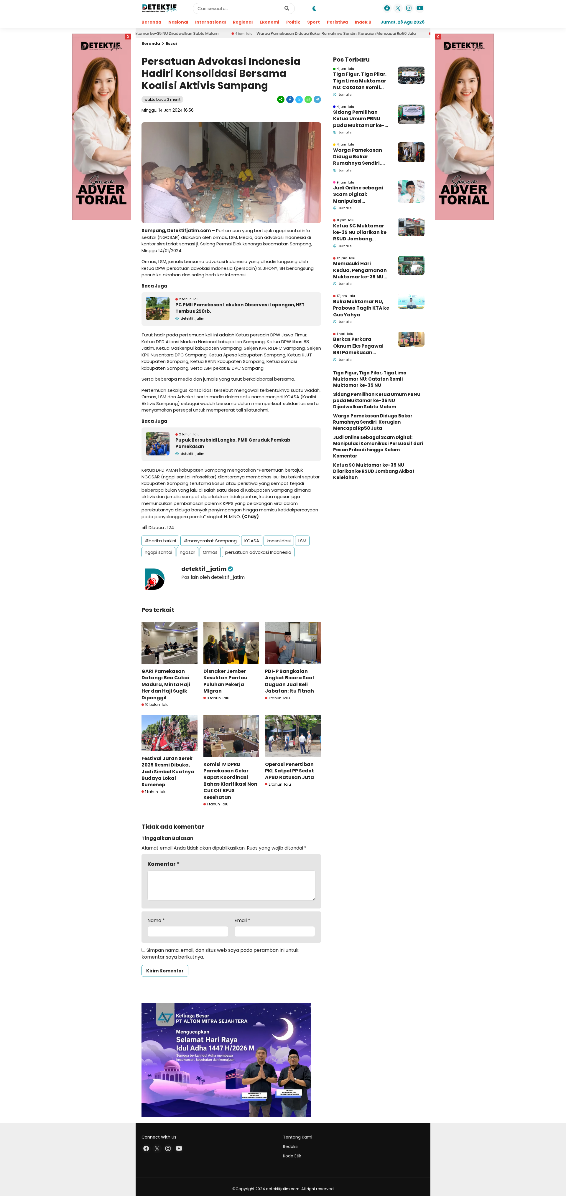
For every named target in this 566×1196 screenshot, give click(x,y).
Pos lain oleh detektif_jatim (213, 577)
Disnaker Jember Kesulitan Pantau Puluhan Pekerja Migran (225, 681)
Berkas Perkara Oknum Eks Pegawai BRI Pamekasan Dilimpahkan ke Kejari (360, 346)
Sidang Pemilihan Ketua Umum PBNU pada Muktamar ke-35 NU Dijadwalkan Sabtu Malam (358, 119)
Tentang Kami (297, 1137)
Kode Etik (292, 1156)
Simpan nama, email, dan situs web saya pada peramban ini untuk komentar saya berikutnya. (220, 953)
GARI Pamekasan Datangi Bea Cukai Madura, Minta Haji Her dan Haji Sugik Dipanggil (166, 684)
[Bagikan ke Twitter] (299, 99)
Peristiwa (337, 22)
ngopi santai (158, 552)
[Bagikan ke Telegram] (317, 99)
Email (242, 920)
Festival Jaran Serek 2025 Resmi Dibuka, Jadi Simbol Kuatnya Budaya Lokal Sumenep (168, 771)
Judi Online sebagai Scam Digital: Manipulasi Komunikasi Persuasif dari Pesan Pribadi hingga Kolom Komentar (360, 194)
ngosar (187, 552)
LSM (302, 541)
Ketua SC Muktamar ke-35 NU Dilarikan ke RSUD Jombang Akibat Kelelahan (359, 232)
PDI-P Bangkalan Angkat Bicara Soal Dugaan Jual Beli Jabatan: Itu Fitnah (289, 681)
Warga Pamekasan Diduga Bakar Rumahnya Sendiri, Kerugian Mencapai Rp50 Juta (290, 33)
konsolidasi (279, 541)
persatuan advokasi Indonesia (258, 552)
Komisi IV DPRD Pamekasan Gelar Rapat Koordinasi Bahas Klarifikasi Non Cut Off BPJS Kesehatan (230, 781)
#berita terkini (160, 541)
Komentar (163, 864)
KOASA (251, 541)
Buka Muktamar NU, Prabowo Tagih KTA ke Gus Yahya (361, 308)
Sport (313, 22)
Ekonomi (269, 22)
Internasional (210, 22)
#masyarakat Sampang (210, 541)
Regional (243, 22)
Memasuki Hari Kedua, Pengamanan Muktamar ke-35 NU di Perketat (360, 270)
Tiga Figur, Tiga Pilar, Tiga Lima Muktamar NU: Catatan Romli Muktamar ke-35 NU (360, 81)
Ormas (210, 552)
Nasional (178, 22)
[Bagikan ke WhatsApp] (308, 99)
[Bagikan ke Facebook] (289, 99)
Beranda (151, 22)
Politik (293, 22)
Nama (156, 920)
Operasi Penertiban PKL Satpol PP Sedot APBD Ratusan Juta (289, 771)
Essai (171, 43)
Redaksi (290, 1146)
